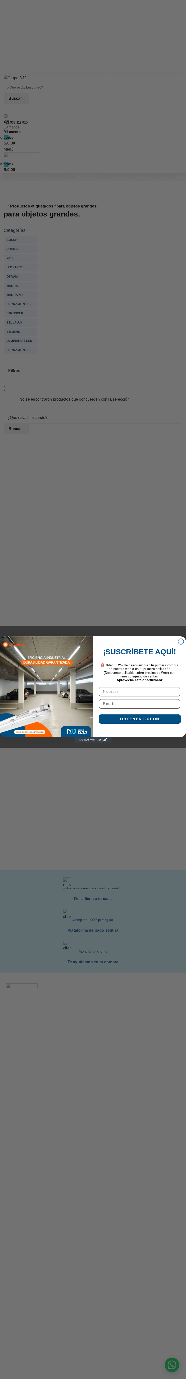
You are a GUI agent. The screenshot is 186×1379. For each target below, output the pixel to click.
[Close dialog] (181, 641)
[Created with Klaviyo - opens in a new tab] (93, 740)
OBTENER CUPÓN (139, 719)
